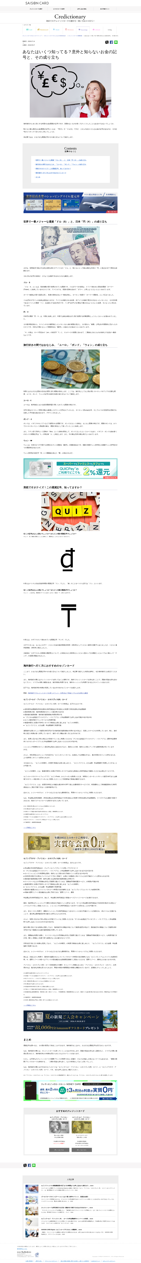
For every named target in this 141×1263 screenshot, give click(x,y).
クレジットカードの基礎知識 (75, 35)
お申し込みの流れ (82, 9)
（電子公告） (38, 1261)
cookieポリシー (95, 1261)
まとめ (38, 177)
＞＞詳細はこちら (30, 827)
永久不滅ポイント (104, 9)
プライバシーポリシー (51, 1261)
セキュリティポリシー (109, 1261)
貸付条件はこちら (22, 1248)
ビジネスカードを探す (59, 9)
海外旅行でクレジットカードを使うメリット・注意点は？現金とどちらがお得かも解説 (58, 693)
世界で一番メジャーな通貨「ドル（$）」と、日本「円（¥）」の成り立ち (61, 160)
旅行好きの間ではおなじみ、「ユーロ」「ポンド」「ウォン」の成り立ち (61, 164)
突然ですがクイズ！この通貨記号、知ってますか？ (53, 168)
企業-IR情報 (29, 1261)
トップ (32, 35)
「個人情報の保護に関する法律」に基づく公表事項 (74, 1261)
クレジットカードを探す (36, 9)
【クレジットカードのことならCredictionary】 (55, 35)
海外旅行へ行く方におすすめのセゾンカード (51, 173)
